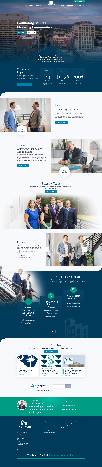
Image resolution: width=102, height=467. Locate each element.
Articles (76, 423)
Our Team (46, 428)
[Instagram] (18, 450)
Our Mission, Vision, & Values (50, 426)
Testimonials (46, 430)
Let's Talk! (50, 331)
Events (76, 426)
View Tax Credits (22, 165)
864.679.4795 (19, 436)
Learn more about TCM (24, 84)
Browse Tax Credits (67, 402)
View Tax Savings (61, 122)
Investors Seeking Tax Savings (65, 423)
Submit (68, 386)
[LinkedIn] (20, 450)
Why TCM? (30, 32)
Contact (79, 5)
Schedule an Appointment (49, 432)
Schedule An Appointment (69, 409)
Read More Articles (50, 351)
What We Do (46, 423)
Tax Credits (38, 5)
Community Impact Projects (70, 405)
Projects (62, 5)
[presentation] (46, 249)
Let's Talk (20, 32)
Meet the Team (50, 191)
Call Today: (79, 1)
